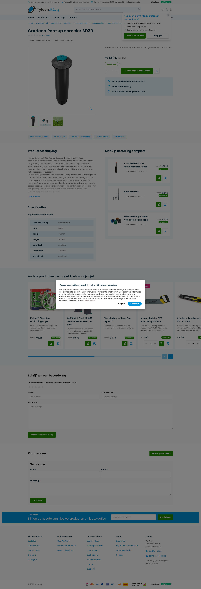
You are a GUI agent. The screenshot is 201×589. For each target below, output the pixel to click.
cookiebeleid (89, 300)
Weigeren (121, 304)
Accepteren (134, 304)
